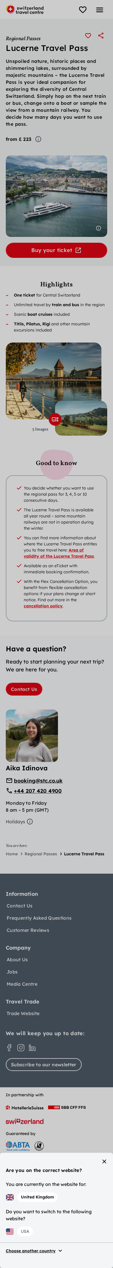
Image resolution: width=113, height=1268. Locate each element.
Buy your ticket (51, 250)
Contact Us (24, 689)
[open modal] (55, 419)
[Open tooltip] (38, 139)
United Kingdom (37, 1197)
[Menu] (99, 9)
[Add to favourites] (88, 35)
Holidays (15, 821)
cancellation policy (43, 606)
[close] (104, 1161)
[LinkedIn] (32, 1047)
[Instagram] (20, 1047)
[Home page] (24, 9)
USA (25, 1231)
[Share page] (100, 35)
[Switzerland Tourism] (24, 1121)
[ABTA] (18, 1146)
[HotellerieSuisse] (24, 1107)
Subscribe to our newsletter (43, 1064)
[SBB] (67, 1107)
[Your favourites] (83, 10)
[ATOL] (39, 1146)
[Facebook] (9, 1047)
